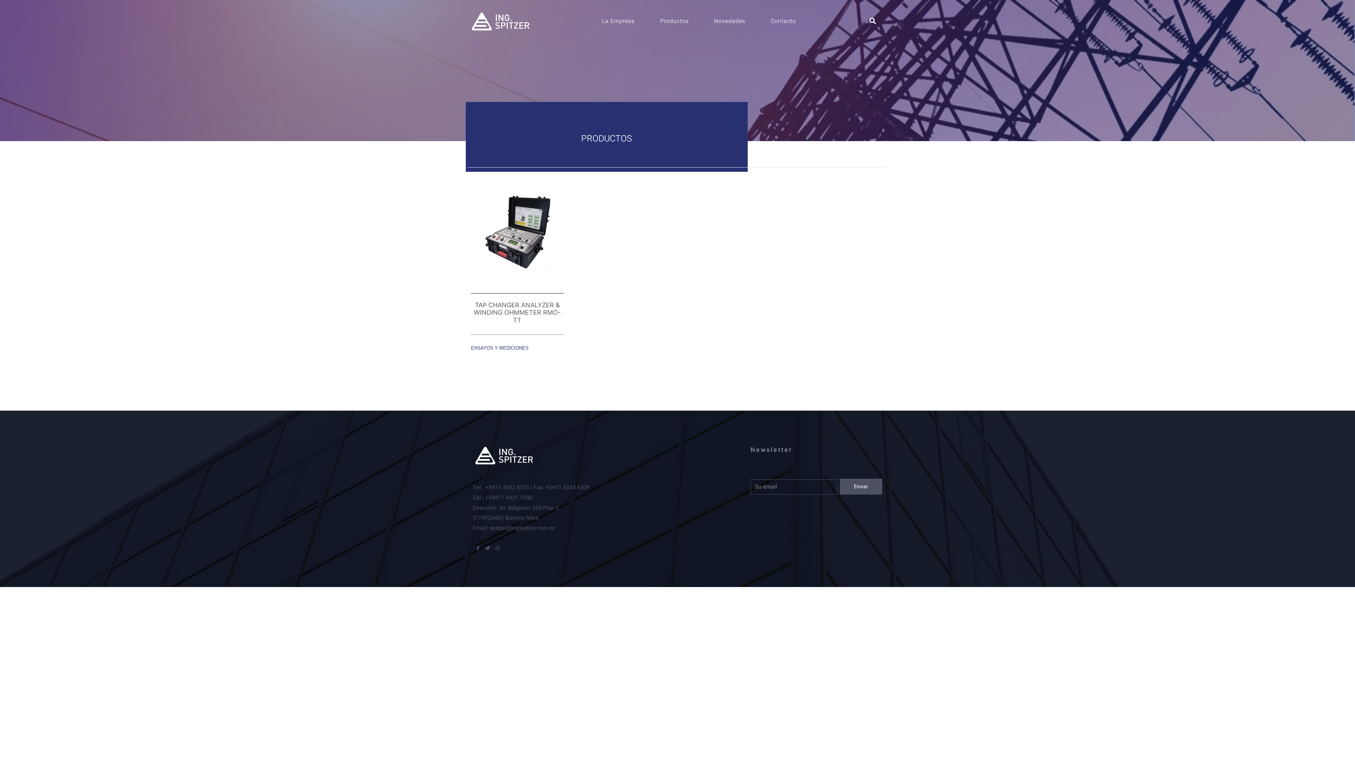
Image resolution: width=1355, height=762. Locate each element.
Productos (674, 21)
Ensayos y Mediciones (500, 348)
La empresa (618, 21)
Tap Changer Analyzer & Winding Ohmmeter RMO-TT (517, 312)
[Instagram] (497, 548)
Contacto (783, 21)
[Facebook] (478, 548)
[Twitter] (488, 548)
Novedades (729, 21)
